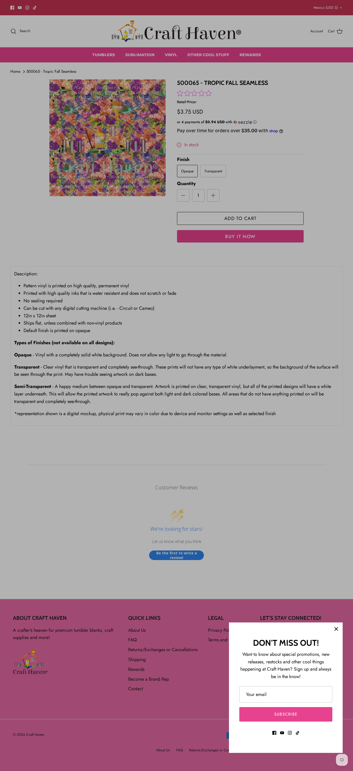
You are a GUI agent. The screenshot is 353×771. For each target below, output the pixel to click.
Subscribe (286, 714)
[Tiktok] (298, 733)
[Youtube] (282, 733)
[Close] (336, 629)
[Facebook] (274, 733)
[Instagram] (290, 733)
